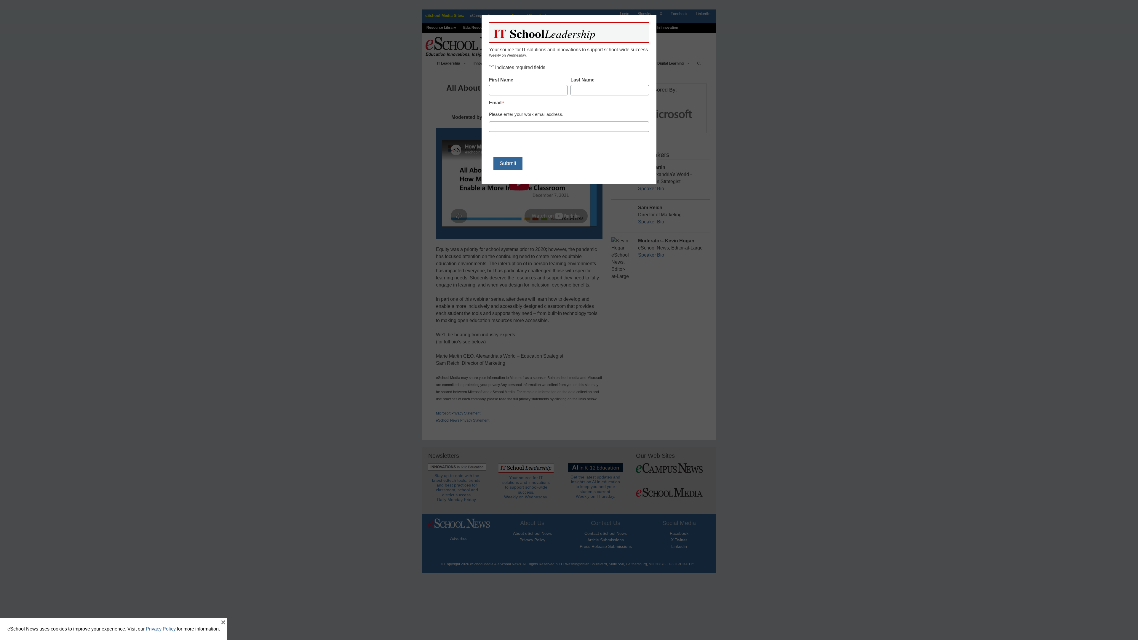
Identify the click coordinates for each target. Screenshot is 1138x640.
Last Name (582, 79)
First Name (501, 79)
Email (496, 102)
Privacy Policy (161, 628)
